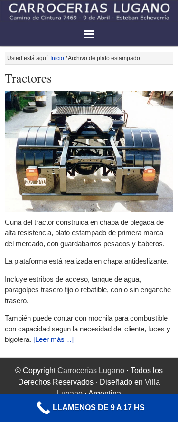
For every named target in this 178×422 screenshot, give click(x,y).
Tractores (28, 78)
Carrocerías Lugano (90, 371)
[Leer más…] (53, 339)
